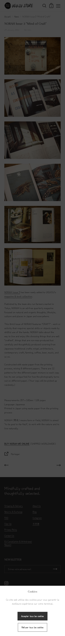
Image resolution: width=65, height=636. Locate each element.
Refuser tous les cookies (32, 627)
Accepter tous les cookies (32, 616)
